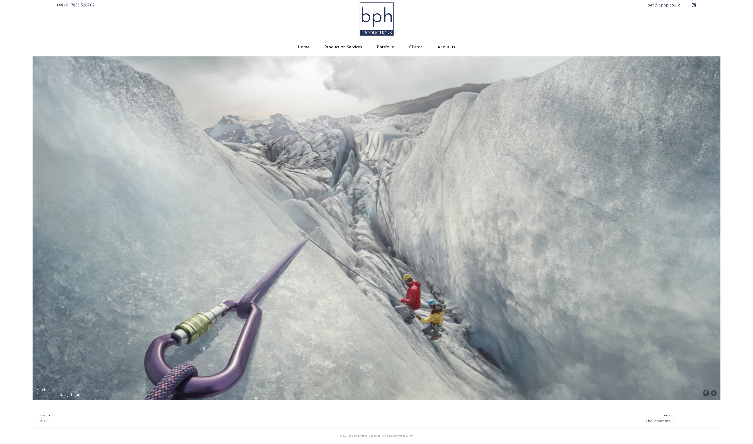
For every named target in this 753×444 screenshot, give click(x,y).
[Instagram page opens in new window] (694, 5)
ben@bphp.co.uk (664, 5)
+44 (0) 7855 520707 (75, 5)
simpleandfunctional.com (399, 435)
